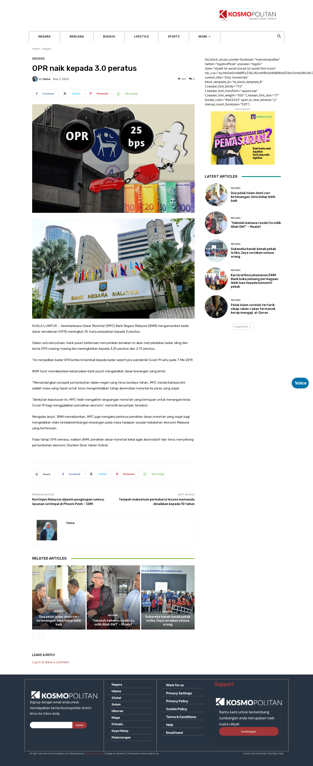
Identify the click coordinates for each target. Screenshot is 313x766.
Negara (44, 36)
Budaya (109, 36)
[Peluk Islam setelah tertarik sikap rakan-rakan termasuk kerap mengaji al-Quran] (216, 306)
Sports (173, 36)
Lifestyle (141, 36)
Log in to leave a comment (50, 662)
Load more (241, 326)
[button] (279, 37)
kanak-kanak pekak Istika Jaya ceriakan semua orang (167, 620)
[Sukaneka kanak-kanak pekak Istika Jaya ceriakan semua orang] (168, 597)
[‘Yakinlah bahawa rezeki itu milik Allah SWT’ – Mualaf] (113, 597)
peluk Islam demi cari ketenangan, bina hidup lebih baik (59, 620)
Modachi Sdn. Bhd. (94, 753)
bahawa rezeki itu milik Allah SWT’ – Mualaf (113, 622)
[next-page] (41, 636)
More (202, 36)
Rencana (77, 36)
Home (36, 49)
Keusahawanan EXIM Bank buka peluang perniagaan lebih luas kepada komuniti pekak (254, 281)
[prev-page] (34, 636)
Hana (46, 79)
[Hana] (35, 79)
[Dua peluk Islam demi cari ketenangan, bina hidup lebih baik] (59, 597)
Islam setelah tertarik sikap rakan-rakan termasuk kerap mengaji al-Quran (253, 309)
